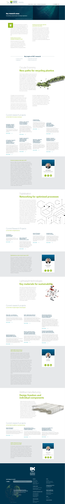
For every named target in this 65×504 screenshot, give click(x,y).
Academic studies (30, 4)
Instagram (6, 481)
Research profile (35, 480)
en (54, 4)
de (53, 4)
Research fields (35, 482)
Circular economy (19, 58)
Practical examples (48, 494)
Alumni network (35, 502)
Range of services (48, 492)
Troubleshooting (35, 496)
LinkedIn (9, 481)
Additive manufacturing (32, 60)
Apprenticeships (48, 483)
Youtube (8, 481)
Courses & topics (48, 487)
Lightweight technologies (32, 58)
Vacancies (47, 480)
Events (47, 496)
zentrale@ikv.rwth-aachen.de (17, 494)
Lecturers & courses (35, 488)
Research (35, 4)
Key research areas (35, 481)
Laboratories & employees (49, 493)
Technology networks (36, 493)
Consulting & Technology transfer (41, 4)
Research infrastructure (36, 483)
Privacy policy (14, 502)
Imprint (11, 502)
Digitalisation (18, 60)
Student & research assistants (37, 489)
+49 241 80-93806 (16, 493)
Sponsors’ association (36, 501)
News (33, 500)
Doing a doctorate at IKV (49, 481)
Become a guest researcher (49, 482)
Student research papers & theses (37, 487)
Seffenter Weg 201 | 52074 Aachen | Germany (20, 492)
